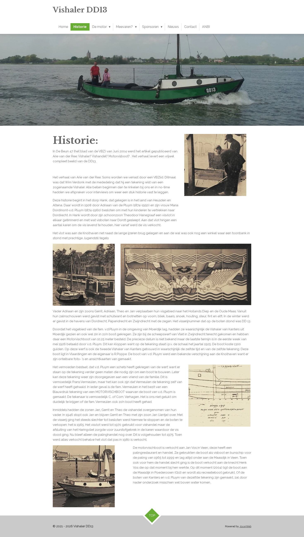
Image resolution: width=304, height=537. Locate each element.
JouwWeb (245, 526)
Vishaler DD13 (80, 9)
